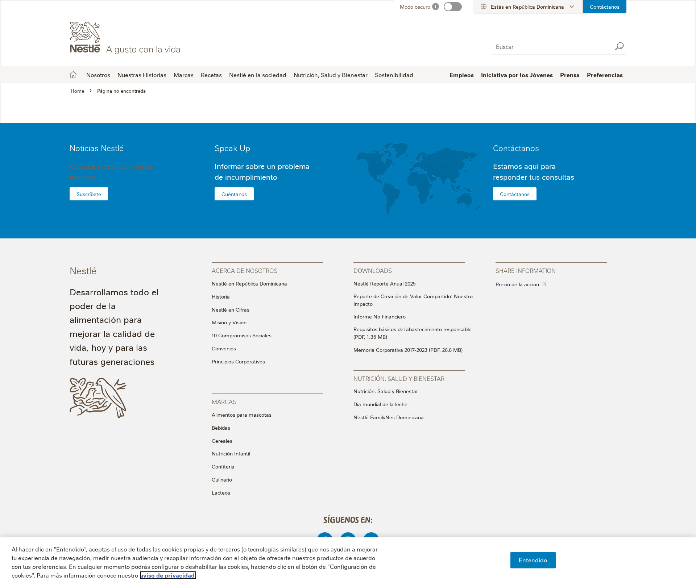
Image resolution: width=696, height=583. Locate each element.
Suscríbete (88, 194)
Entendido (533, 560)
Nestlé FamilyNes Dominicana (388, 417)
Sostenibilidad (394, 75)
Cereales (222, 440)
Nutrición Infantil (231, 453)
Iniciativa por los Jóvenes (517, 75)
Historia (221, 296)
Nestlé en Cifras (230, 309)
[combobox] (550, 46)
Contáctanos (605, 6)
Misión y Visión (229, 322)
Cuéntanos (234, 194)
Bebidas (221, 427)
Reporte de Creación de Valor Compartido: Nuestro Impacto (413, 300)
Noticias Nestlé (97, 147)
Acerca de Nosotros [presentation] (244, 270)
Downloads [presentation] (372, 270)
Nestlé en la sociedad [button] (257, 75)
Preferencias (605, 75)
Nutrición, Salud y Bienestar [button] (331, 75)
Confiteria (223, 466)
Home (73, 74)
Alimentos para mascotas (242, 414)
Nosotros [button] (98, 75)
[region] (348, 560)
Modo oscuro (415, 6)
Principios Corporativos (238, 361)
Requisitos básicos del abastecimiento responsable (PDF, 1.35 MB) (412, 333)
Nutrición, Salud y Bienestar (385, 391)
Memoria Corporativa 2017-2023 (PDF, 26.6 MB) (408, 349)
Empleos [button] (462, 75)
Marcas (184, 75)
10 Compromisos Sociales (242, 335)
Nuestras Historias (141, 75)
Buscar (619, 46)
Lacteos (221, 492)
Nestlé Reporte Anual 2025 (384, 283)
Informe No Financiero (379, 316)
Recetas (211, 75)
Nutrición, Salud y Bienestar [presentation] (398, 378)
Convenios (224, 348)
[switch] (453, 6)
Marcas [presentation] (224, 401)
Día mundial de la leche (380, 404)
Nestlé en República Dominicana (249, 283)
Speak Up (232, 147)
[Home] (135, 37)
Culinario (222, 479)
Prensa (570, 75)
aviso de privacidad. (168, 575)
